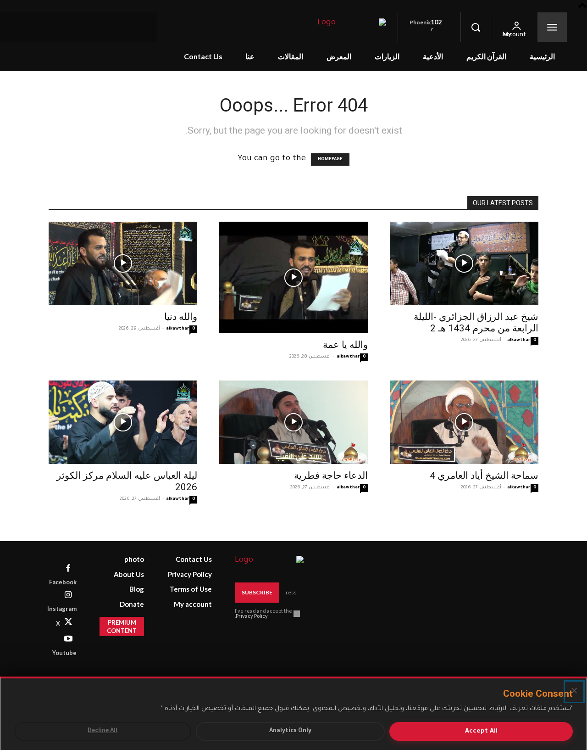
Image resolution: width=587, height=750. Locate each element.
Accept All (481, 731)
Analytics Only (290, 731)
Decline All (102, 731)
